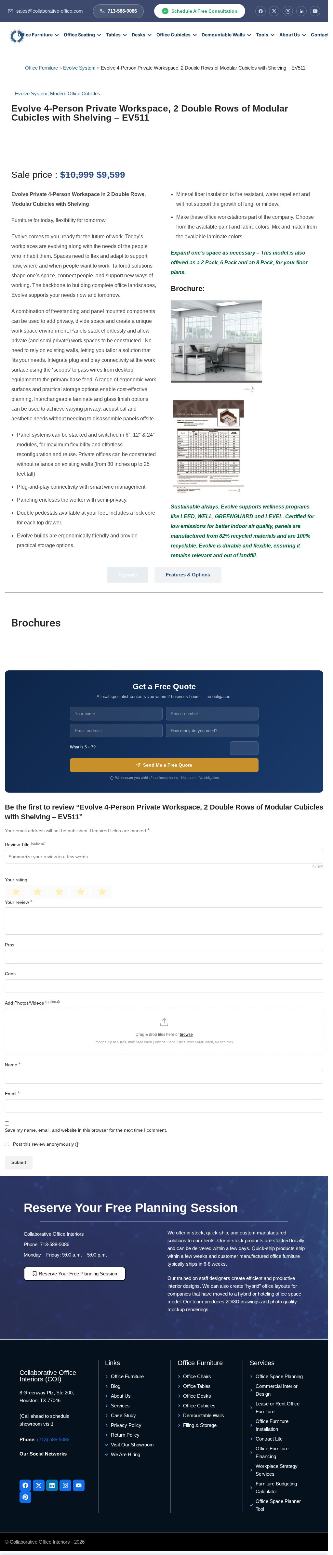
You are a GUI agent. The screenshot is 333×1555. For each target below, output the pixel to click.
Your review (18, 902)
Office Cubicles (173, 34)
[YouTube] (315, 11)
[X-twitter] (39, 1485)
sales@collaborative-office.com (49, 11)
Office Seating (79, 34)
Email (12, 1093)
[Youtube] (79, 1485)
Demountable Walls (223, 34)
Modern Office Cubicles (75, 93)
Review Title (25, 844)
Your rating (16, 879)
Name (12, 1064)
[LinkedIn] (301, 11)
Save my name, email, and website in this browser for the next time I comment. (86, 1130)
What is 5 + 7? (83, 747)
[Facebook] (260, 11)
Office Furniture (35, 34)
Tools (262, 34)
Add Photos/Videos (32, 1003)
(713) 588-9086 (53, 1439)
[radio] (15, 892)
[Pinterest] (25, 1497)
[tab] (127, 575)
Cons (10, 973)
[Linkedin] (52, 1485)
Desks (138, 34)
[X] (274, 11)
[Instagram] (288, 11)
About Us (289, 34)
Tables (113, 34)
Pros (9, 944)
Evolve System (79, 68)
